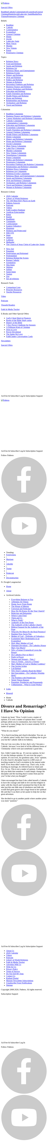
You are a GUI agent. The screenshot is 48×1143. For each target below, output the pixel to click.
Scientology (11, 262)
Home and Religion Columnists (19, 141)
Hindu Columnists (13, 137)
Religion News (12, 61)
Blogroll (9, 693)
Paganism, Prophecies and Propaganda (26, 682)
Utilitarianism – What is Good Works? (26, 685)
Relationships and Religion (17, 100)
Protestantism (11, 256)
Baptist (9, 217)
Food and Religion (13, 64)
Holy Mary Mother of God (22, 643)
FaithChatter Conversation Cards (19, 336)
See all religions (12, 279)
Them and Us (16, 618)
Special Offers (7, 7)
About (8, 591)
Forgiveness (11, 555)
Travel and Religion (14, 105)
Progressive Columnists (15, 162)
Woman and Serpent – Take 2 (23, 659)
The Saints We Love (14, 334)
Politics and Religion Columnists (19, 160)
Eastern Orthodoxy (14, 226)
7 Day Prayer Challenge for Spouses (21, 325)
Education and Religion (15, 91)
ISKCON (10, 233)
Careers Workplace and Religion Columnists (24, 118)
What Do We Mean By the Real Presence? (28, 632)
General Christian (13, 34)
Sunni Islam (11, 272)
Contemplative (21, 12)
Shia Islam (10, 265)
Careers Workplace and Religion (19, 89)
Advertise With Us (13, 964)
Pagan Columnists (13, 157)
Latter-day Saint (25, 14)
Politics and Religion (14, 80)
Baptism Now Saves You (21, 634)
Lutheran (9, 240)
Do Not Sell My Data (15, 974)
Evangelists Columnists (15, 128)
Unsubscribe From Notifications (19, 983)
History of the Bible (14, 323)
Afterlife (9, 564)
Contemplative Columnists (17, 123)
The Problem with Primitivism (23, 678)
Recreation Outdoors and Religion (20, 84)
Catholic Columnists (14, 121)
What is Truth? (17, 620)
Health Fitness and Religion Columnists (22, 134)
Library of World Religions (17, 198)
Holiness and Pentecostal (16, 231)
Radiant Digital (12, 978)
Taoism (9, 274)
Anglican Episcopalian (15, 212)
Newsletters (5, 341)
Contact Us (10, 976)
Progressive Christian (15, 16)
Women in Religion (14, 82)
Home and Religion (14, 98)
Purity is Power (17, 657)
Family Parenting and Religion (18, 94)
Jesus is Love (11, 329)
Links (8, 689)
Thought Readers (8, 305)
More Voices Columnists (16, 146)
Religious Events (13, 73)
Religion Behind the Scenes (17, 258)
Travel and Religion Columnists (19, 185)
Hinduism (10, 228)
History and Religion (14, 75)
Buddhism (10, 219)
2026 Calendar (12, 196)
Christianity (10, 221)
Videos (9, 208)
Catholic (11, 12)
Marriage (9, 559)
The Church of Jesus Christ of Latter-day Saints (25, 244)
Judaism (9, 237)
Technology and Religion (16, 103)
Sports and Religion (14, 66)
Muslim (35, 14)
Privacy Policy (12, 969)
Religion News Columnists (17, 169)
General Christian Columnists (18, 132)
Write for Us (11, 967)
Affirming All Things (19, 602)
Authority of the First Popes (22, 622)
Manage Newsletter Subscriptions (19, 981)
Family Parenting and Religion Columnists (23, 130)
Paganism (10, 251)
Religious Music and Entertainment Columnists (25, 176)
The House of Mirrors (20, 606)
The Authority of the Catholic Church (26, 625)
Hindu (10, 14)
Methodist (10, 242)
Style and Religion (13, 77)
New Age (10, 249)
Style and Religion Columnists (18, 180)
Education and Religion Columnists (20, 125)
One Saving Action (19, 666)
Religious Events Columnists (17, 174)
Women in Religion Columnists (18, 187)
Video (3, 296)
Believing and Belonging (21, 613)
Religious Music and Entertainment (20, 71)
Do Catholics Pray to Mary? (22, 655)
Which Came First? (19, 616)
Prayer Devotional (13, 332)
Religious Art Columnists (16, 171)
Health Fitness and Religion (17, 96)
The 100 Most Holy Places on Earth (20, 201)
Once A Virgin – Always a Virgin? (25, 662)
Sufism (9, 269)
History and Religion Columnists (19, 139)
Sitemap (9, 985)
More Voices (11, 43)
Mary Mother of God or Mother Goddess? (28, 664)
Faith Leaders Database (15, 210)
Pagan (8, 50)
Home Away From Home (21, 604)
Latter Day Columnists (15, 148)
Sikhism (9, 267)
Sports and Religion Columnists (19, 178)
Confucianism (11, 224)
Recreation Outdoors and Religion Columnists (24, 164)
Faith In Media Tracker (10, 309)
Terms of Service (13, 971)
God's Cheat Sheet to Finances (18, 318)
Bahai (8, 214)
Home (8, 586)
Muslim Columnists (14, 151)
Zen (7, 276)
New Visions (11, 48)
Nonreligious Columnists (16, 155)
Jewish (16, 14)
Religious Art (11, 68)
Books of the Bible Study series (19, 320)
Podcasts (9, 205)
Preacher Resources (14, 290)
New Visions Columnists (16, 153)
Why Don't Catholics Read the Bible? (26, 671)
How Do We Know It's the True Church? (28, 611)
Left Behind (16, 668)
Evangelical (31, 12)
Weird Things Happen (20, 680)
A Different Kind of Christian (18, 327)
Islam (8, 235)
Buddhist (4, 12)
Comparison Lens (13, 287)
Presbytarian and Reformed (17, 253)
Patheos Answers (13, 203)
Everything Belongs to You (22, 599)
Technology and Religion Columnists (21, 183)
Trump (9, 568)
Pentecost (10, 573)
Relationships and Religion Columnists (22, 167)
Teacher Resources (13, 292)
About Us (10, 951)
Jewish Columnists (13, 144)
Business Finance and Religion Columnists (23, 116)
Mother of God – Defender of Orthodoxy (28, 636)
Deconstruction (12, 578)
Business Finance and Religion (18, 87)
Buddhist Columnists (14, 114)
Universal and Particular (21, 609)
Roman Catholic (12, 260)
